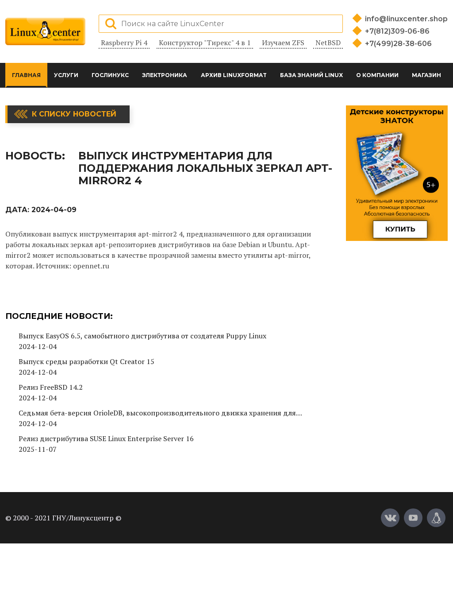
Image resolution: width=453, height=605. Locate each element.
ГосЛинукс (110, 75)
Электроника (164, 75)
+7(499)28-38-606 (398, 43)
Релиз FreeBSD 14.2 (51, 387)
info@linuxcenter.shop (406, 19)
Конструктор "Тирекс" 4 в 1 (205, 42)
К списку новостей (74, 114)
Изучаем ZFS (283, 42)
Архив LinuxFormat (234, 75)
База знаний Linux (311, 75)
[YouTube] (413, 517)
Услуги (66, 75)
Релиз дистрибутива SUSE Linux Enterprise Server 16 (106, 438)
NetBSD (328, 42)
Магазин (426, 75)
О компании (377, 75)
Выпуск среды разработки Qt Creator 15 (86, 361)
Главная (26, 75)
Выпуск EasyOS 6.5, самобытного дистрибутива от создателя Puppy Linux (142, 336)
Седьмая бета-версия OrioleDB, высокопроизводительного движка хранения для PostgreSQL (157, 413)
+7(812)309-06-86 (397, 31)
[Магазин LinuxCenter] (436, 517)
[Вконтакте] (390, 517)
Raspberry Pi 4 (124, 42)
